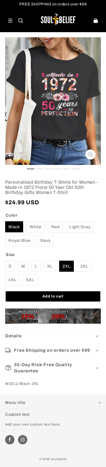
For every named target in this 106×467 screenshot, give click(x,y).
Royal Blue (19, 240)
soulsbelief (59, 459)
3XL (84, 266)
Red (55, 227)
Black (14, 227)
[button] (10, 20)
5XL (30, 280)
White (35, 227)
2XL (66, 266)
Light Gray (79, 227)
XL (50, 266)
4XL (12, 280)
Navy (45, 240)
